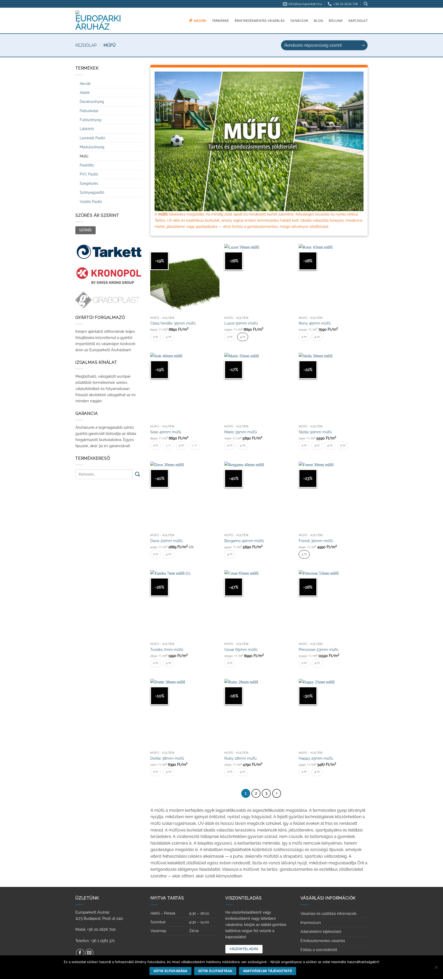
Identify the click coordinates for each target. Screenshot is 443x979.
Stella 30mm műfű (315, 432)
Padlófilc (87, 165)
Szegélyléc (89, 183)
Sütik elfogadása (170, 971)
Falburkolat (89, 111)
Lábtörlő (87, 129)
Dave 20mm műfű (166, 541)
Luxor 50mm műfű (241, 323)
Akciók (200, 20)
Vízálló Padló (91, 202)
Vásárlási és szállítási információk (328, 914)
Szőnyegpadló (92, 192)
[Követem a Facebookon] (80, 953)
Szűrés (85, 230)
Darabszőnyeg (92, 102)
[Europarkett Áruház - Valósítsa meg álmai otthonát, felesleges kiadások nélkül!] (97, 20)
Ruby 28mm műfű (240, 758)
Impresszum (310, 923)
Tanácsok (299, 20)
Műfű (84, 156)
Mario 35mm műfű (240, 432)
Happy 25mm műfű (316, 758)
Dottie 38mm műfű (167, 758)
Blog (318, 20)
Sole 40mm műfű (165, 432)
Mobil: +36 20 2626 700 (95, 929)
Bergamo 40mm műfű (244, 541)
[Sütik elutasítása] (436, 969)
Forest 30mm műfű (316, 541)
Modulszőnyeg (92, 147)
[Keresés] (366, 3)
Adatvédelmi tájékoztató (320, 931)
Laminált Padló (92, 138)
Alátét (85, 93)
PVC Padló (89, 174)
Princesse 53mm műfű (318, 649)
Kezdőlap (86, 45)
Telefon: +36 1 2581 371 (95, 940)
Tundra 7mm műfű (166, 649)
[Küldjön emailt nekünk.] (89, 953)
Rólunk (336, 20)
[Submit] (137, 474)
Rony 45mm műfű (315, 323)
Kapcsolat (358, 20)
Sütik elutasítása (215, 971)
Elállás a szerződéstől (318, 950)
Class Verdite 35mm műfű (173, 323)
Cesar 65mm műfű (240, 649)
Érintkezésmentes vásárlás (260, 20)
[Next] (276, 793)
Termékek (220, 20)
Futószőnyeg (90, 120)
